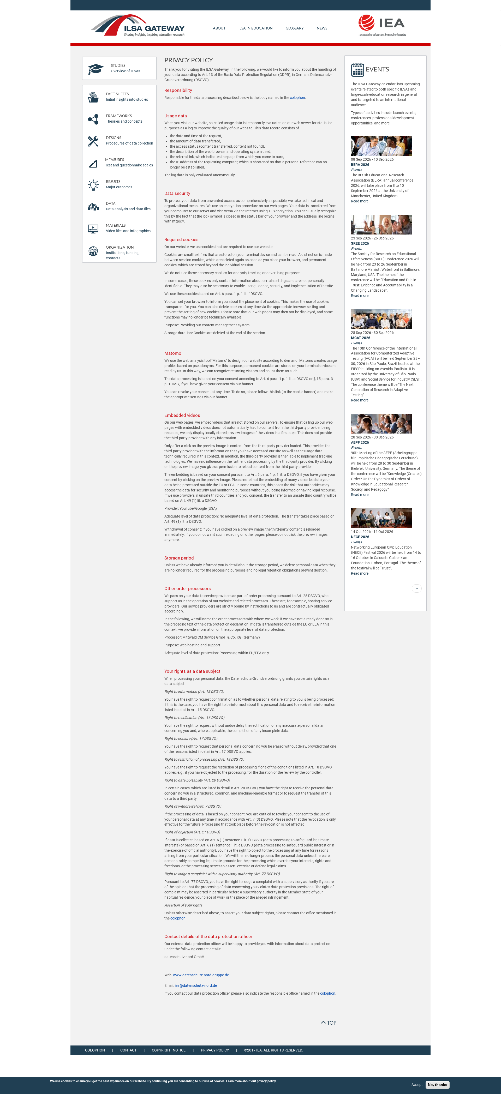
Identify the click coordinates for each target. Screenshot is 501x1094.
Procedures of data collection (129, 140)
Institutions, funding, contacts (122, 252)
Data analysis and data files (128, 206)
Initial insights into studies (127, 96)
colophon (297, 97)
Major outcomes (119, 184)
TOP (331, 1023)
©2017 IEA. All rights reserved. (273, 1050)
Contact (128, 1050)
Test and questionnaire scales (129, 162)
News (322, 28)
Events (356, 170)
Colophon (95, 1050)
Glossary (295, 28)
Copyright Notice (169, 1050)
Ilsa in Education (255, 28)
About (219, 28)
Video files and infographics (128, 228)
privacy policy (266, 1081)
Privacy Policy (215, 1050)
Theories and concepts (124, 118)
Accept (417, 1085)
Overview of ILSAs (125, 68)
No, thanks (437, 1085)
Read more (359, 201)
